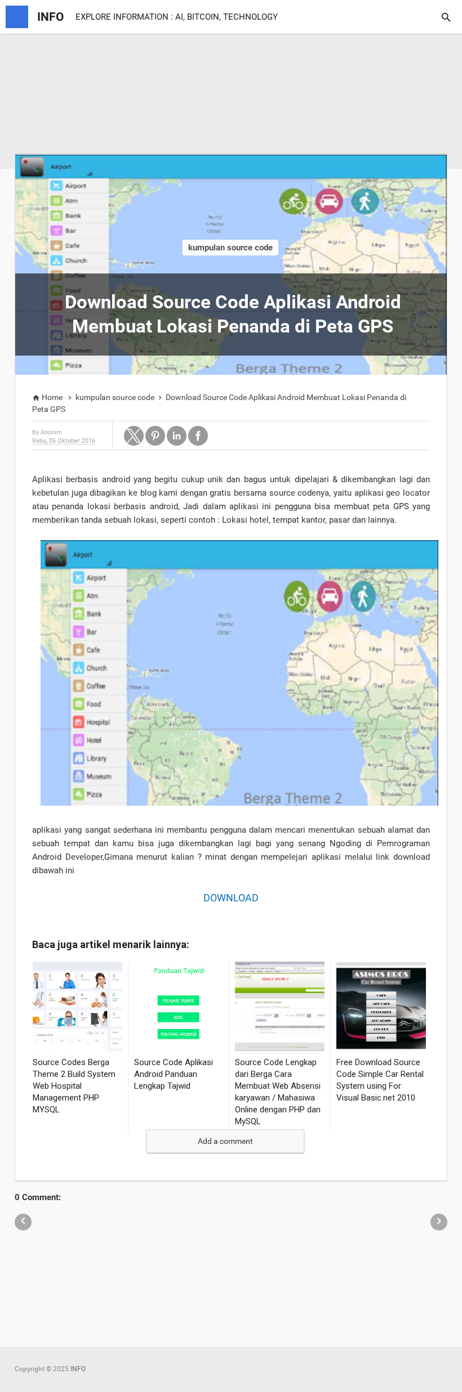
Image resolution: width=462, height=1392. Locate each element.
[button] (134, 436)
